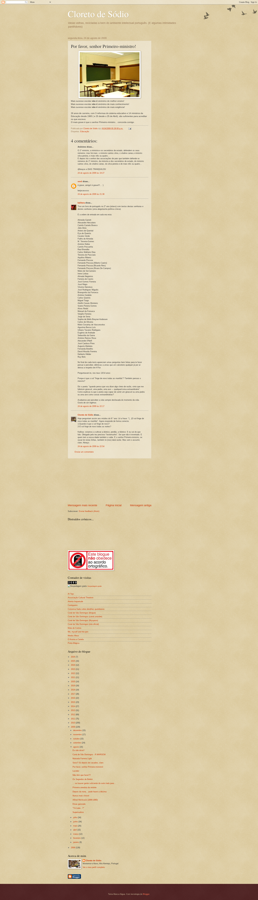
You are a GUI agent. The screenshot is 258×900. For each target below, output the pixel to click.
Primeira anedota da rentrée (84, 787)
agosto (76, 747)
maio (75, 826)
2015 (73, 702)
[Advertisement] (109, 481)
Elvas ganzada (79, 804)
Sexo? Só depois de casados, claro (88, 763)
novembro (77, 734)
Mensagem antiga (140, 505)
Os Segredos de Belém (83, 779)
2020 (73, 681)
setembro (77, 743)
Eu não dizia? (78, 750)
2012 (73, 714)
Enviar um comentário (84, 452)
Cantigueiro (72, 605)
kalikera (81, 203)
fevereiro (77, 838)
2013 (73, 710)
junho (75, 822)
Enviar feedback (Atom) (89, 511)
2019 (73, 685)
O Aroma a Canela (76, 639)
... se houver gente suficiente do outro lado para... (94, 783)
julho (75, 817)
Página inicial (114, 505)
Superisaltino (78, 812)
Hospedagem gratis (94, 586)
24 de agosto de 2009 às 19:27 (91, 173)
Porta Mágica (73, 643)
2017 (73, 694)
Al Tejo (71, 594)
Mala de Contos (74, 628)
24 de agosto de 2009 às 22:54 (91, 446)
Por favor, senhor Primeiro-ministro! (88, 767)
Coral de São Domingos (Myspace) (83, 620)
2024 (73, 665)
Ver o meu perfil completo (94, 867)
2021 (73, 677)
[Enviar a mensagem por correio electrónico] (130, 128)
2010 (73, 723)
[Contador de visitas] (72, 583)
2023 (73, 669)
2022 (73, 673)
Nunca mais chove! (81, 796)
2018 (73, 690)
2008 (73, 847)
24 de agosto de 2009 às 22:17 (91, 406)
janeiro (76, 842)
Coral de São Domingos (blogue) (82, 613)
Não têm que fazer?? (82, 775)
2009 (73, 727)
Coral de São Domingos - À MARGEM (89, 754)
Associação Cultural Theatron (80, 597)
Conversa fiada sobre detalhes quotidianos (86, 609)
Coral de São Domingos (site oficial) (83, 624)
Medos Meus (73, 636)
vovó (80, 181)
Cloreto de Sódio (98, 14)
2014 (73, 706)
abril (75, 830)
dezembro (77, 730)
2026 (73, 657)
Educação (84, 131)
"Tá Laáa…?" (78, 808)
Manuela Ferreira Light (82, 758)
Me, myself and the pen (78, 632)
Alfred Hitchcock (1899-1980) (85, 800)
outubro (76, 739)
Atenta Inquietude (75, 601)
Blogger (146, 894)
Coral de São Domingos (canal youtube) (85, 616)
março (76, 834)
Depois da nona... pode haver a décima (89, 792)
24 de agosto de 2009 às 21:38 (91, 194)
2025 (73, 661)
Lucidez (76, 771)
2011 (73, 719)
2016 (73, 698)
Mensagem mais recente (82, 505)
